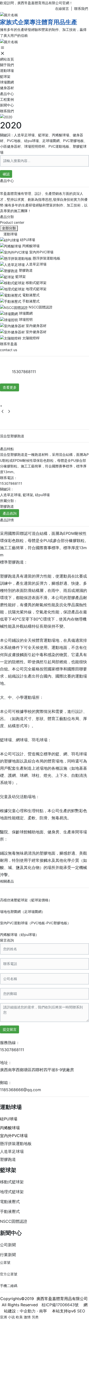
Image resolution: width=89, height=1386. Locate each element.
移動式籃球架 (12, 1181)
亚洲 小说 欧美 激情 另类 (19, 1317)
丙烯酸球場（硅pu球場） (19, 934)
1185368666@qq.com (20, 1089)
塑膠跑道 (8, 1159)
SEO (81, 1310)
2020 (11, 125)
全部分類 (9, 228)
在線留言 (62, 8)
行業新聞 (8, 1254)
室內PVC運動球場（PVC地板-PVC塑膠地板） (35, 923)
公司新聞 (8, 1244)
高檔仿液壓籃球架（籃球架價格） (26, 900)
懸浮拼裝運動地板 (16, 1143)
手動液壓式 (10, 1211)
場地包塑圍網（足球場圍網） (22, 911)
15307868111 (24, 371)
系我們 (83, 8)
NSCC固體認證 (13, 1221)
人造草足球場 (12, 1151)
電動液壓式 (10, 1201)
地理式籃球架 (12, 1191)
